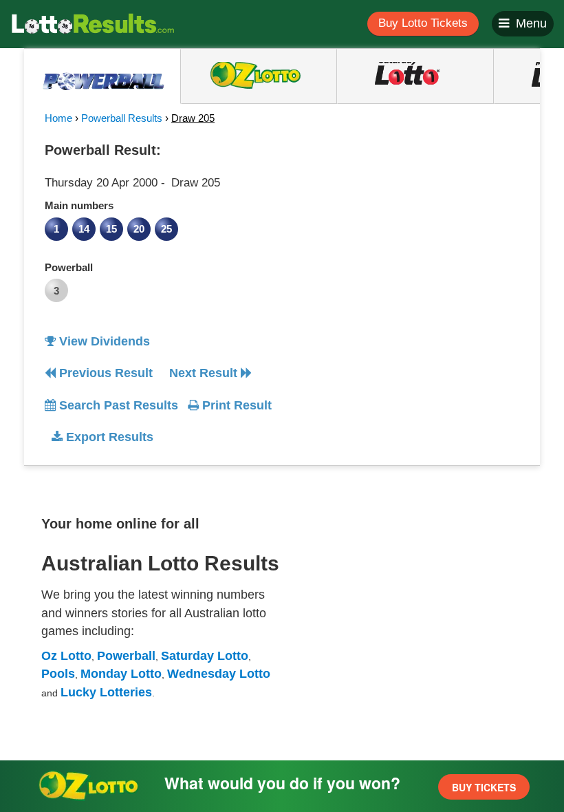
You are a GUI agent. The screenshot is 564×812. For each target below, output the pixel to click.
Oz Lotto (66, 656)
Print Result (235, 405)
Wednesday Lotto (218, 674)
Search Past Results (117, 405)
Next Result (205, 373)
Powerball (69, 267)
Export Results (108, 437)
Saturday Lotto (204, 656)
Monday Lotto (121, 674)
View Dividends (103, 341)
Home (58, 118)
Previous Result (104, 373)
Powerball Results (121, 118)
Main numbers (79, 205)
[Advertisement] (407, 223)
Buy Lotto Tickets (423, 23)
